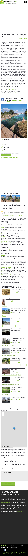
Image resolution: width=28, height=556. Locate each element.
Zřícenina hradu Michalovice (17, 318)
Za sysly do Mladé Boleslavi (18, 289)
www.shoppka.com (5, 502)
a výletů (20, 552)
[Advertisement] (14, 20)
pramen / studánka (10, 374)
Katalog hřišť (14, 552)
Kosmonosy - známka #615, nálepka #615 (12, 215)
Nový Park (3, 236)
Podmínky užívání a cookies (14, 553)
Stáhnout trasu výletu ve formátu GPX (10, 157)
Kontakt (4, 553)
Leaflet (15, 447)
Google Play (19, 511)
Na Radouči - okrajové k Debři (8, 249)
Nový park (3, 280)
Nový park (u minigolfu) (6, 267)
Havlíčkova (3, 233)
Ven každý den (4, 545)
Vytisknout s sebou (22, 38)
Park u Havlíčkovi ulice (6, 242)
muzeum (4, 315)
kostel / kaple (4, 305)
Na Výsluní (3, 271)
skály (16, 374)
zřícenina (18, 325)
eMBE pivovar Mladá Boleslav (18, 377)
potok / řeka (12, 355)
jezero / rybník (5, 155)
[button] (14, 428)
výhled (14, 325)
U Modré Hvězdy (5, 241)
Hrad (2, 227)
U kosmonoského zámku (7, 274)
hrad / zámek (5, 325)
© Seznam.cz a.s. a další (21, 447)
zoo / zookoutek (5, 296)
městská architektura (6, 345)
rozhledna (10, 325)
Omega (3, 255)
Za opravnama (4, 230)
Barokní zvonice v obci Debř (13, 299)
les (10, 155)
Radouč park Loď (5, 261)
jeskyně (3, 374)
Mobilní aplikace (6, 552)
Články (24, 552)
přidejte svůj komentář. (19, 92)
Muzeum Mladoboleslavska (17, 397)
